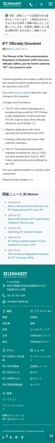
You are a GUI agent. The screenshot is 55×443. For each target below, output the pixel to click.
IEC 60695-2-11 (11, 372)
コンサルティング (40, 329)
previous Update (22, 92)
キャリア (35, 384)
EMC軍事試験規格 (12, 384)
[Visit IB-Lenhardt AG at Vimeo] (16, 437)
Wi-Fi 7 (34, 372)
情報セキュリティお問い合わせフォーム (13, 417)
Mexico (10, 49)
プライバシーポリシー (13, 407)
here (30, 179)
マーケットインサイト (41, 358)
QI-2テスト (36, 378)
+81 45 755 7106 (16, 295)
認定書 (6, 323)
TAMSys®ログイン (40, 341)
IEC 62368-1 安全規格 (13, 358)
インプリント (9, 399)
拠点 (4, 341)
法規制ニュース (38, 366)
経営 (4, 329)
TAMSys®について (40, 335)
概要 (4, 317)
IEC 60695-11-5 (11, 378)
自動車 (33, 317)
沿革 (4, 335)
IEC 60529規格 (10, 366)
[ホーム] (12, 4)
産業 (32, 323)
